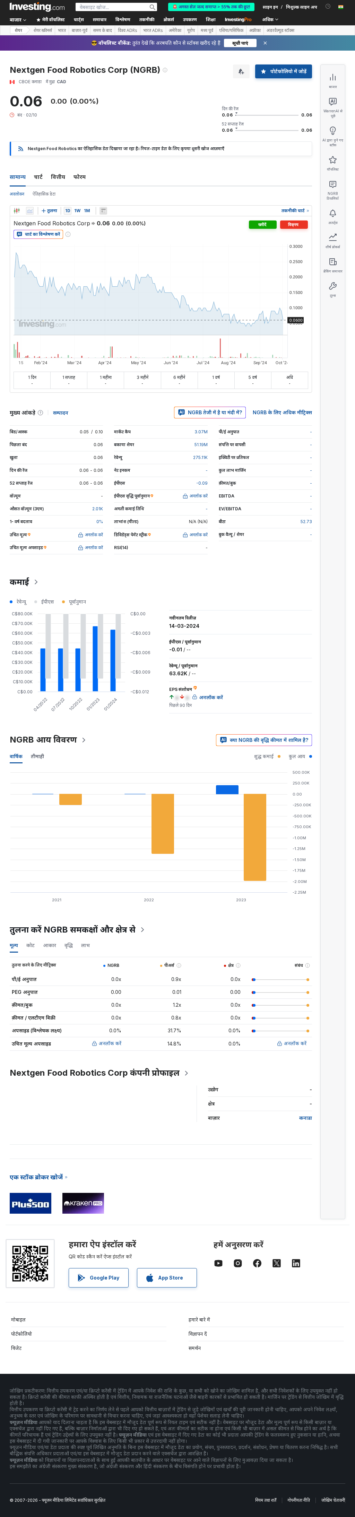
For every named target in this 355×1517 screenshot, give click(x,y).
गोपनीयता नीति (299, 1500)
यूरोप (191, 30)
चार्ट (38, 176)
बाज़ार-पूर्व (79, 30)
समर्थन (195, 1348)
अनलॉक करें (110, 1043)
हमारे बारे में (199, 1320)
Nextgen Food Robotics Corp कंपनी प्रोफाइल (95, 1073)
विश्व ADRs (127, 30)
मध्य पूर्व (207, 30)
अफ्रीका (255, 30)
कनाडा (305, 1118)
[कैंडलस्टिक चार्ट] (16, 211)
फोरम (79, 176)
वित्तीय (58, 176)
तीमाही (37, 756)
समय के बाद (102, 30)
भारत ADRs (153, 30)
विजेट (16, 1348)
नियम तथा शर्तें (265, 1500)
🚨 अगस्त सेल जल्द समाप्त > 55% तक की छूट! (211, 7)
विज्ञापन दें (198, 1334)
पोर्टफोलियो (21, 1334)
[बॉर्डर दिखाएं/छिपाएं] (103, 211)
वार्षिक (16, 756)
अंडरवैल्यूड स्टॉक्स (280, 30)
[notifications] (328, 6)
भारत (62, 30)
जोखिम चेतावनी (333, 1500)
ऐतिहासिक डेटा (44, 194)
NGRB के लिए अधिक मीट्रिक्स (282, 412)
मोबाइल (18, 1320)
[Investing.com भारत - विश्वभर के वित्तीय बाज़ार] (37, 7)
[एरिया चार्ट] (30, 211)
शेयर (18, 30)
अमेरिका (175, 30)
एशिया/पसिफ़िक (231, 30)
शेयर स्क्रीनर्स (43, 30)
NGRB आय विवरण (43, 740)
